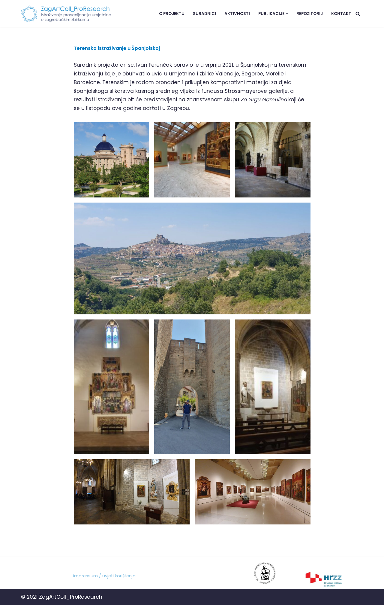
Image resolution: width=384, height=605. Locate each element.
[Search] (358, 13)
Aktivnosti (237, 14)
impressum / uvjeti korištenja (104, 576)
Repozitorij (309, 14)
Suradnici (204, 14)
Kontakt (341, 14)
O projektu (171, 14)
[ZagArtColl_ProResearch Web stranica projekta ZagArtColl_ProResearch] (66, 13)
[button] (287, 14)
